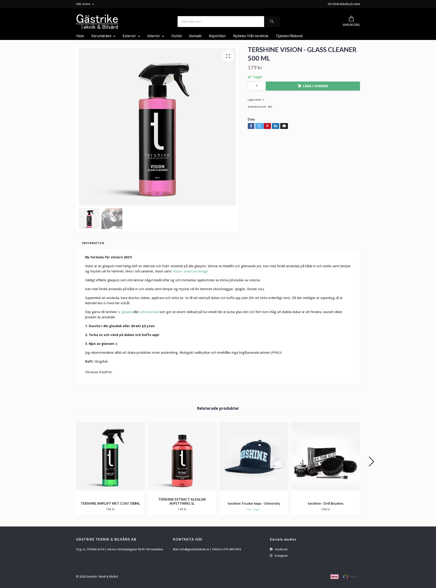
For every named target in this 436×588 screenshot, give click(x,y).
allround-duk (149, 312)
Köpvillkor (217, 36)
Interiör (153, 36)
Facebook (280, 549)
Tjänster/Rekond (289, 36)
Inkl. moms (83, 4)
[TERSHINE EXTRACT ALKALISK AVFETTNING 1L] (182, 458)
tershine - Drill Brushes (325, 503)
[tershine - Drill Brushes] (325, 460)
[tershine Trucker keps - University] (254, 460)
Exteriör (129, 36)
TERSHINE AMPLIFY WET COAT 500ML (110, 503)
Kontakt (195, 36)
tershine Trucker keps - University (254, 503)
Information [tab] (93, 243)
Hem (80, 36)
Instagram (281, 555)
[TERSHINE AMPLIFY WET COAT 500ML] (110, 460)
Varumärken (101, 36)
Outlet (176, 36)
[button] (371, 462)
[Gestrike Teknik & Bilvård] (97, 21)
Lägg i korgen (315, 86)
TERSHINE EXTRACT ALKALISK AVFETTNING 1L (182, 501)
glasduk (126, 312)
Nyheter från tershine (250, 36)
